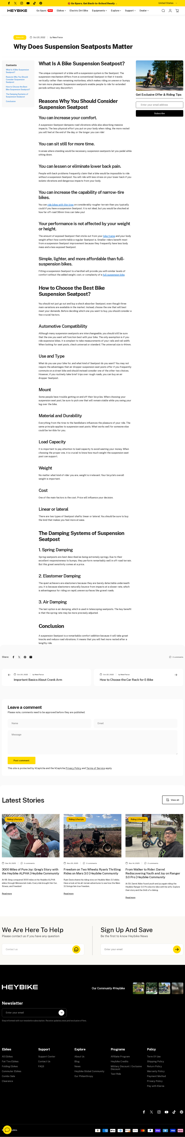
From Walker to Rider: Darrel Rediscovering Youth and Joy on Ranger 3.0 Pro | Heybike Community (152, 873)
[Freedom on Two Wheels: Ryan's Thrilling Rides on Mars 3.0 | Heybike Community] (92, 835)
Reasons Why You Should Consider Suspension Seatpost (17, 79)
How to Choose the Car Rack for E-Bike (126, 680)
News (77, 1066)
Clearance (7, 1081)
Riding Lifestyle (14, 819)
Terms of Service (95, 768)
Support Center (46, 1056)
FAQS (41, 1066)
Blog (76, 1061)
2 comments (153, 863)
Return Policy (154, 1066)
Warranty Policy (156, 1071)
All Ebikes (7, 1056)
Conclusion (11, 101)
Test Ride (116, 1074)
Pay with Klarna (155, 1086)
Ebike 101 (20, 37)
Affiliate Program (120, 1056)
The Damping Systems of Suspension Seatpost (17, 95)
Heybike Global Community (89, 1071)
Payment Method (156, 1076)
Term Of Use (154, 1056)
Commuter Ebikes (11, 1071)
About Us (79, 1056)
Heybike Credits (119, 1061)
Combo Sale (8, 1076)
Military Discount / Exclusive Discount (126, 1068)
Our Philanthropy (83, 1076)
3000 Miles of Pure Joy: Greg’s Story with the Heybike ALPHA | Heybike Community (30, 871)
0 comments (178, 657)
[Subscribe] (177, 949)
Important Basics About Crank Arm (38, 680)
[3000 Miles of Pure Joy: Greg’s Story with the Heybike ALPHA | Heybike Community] (31, 835)
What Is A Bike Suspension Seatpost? (17, 71)
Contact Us (44, 1061)
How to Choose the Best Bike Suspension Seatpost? (18, 88)
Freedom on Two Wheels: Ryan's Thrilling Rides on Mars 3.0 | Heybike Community (92, 871)
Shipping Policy (155, 1061)
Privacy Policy (73, 768)
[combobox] (167, 3)
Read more (7, 893)
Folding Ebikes (10, 1066)
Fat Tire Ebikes (10, 1061)
